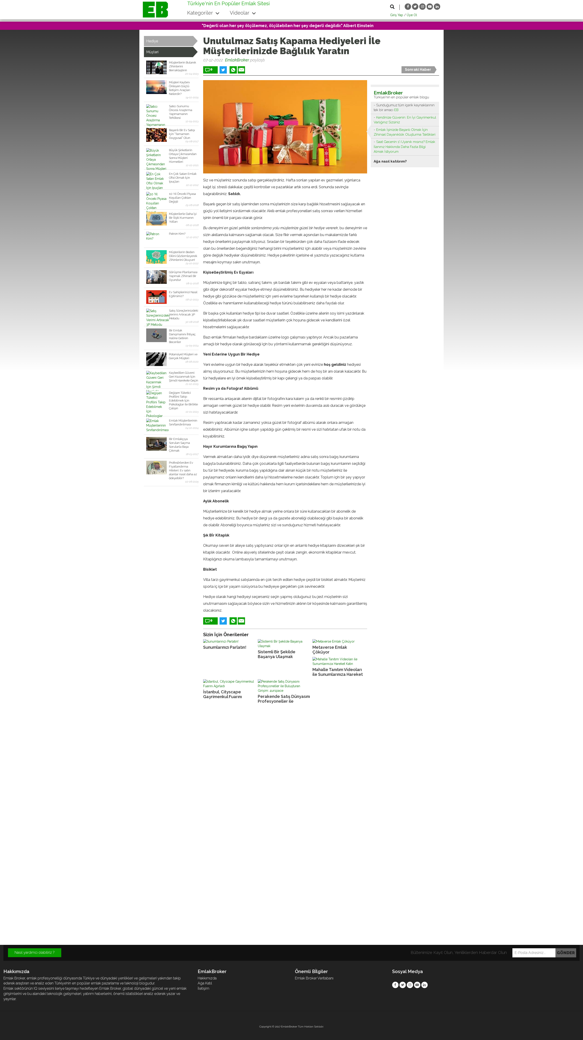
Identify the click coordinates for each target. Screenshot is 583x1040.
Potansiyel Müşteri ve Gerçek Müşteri (183, 356)
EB (396, 110)
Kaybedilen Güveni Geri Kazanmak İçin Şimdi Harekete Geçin (183, 376)
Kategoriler (200, 13)
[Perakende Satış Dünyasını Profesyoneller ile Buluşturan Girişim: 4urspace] (284, 686)
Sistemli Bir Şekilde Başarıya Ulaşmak (276, 654)
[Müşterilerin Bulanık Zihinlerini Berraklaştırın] (156, 67)
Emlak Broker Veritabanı (314, 978)
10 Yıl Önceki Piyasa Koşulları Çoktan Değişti (182, 197)
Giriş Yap (396, 15)
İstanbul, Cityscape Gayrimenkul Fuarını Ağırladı (222, 694)
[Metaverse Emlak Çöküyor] (338, 641)
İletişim (203, 988)
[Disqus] (291, 769)
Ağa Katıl (205, 983)
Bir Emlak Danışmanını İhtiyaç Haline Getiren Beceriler (182, 336)
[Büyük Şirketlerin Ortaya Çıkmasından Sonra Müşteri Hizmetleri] (156, 155)
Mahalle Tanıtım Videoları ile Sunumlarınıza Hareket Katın (337, 672)
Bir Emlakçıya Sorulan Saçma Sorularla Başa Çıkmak (179, 444)
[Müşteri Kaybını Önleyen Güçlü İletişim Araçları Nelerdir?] (156, 87)
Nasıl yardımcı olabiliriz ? (35, 952)
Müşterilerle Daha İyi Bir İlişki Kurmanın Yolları (183, 217)
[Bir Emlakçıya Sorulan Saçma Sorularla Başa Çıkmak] (156, 444)
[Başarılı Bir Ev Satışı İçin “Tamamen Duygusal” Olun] (156, 135)
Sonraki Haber (418, 69)
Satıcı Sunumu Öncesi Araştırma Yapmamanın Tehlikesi (180, 112)
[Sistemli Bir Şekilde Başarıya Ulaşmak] (284, 643)
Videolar (240, 13)
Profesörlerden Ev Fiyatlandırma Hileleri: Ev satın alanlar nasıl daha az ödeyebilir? (183, 470)
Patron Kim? (177, 233)
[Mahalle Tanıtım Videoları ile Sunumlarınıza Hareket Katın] (338, 661)
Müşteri (152, 52)
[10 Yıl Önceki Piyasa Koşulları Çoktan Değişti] (156, 199)
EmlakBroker (237, 60)
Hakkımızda (207, 978)
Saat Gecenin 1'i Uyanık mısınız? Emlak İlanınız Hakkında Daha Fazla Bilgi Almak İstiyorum (404, 147)
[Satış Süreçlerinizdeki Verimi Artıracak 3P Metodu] (156, 315)
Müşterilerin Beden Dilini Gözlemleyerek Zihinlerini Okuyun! (183, 256)
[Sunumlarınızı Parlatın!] (229, 641)
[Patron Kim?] (156, 238)
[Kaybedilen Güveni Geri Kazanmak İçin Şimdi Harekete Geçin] (156, 377)
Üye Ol (412, 15)
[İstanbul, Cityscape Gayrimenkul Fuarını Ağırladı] (229, 683)
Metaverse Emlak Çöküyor (329, 649)
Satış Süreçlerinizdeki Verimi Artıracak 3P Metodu (183, 314)
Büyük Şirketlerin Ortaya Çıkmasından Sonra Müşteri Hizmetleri (183, 155)
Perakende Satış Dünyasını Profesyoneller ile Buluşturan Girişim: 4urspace (284, 699)
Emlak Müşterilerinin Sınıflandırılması (183, 422)
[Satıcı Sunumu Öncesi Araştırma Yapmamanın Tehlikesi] (156, 111)
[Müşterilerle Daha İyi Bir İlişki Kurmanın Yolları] (156, 219)
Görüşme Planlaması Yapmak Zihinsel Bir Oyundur (183, 276)
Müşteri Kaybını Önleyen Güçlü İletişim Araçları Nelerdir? (179, 88)
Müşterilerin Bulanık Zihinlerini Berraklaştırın (182, 66)
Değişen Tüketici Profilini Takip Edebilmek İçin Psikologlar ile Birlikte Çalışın (183, 400)
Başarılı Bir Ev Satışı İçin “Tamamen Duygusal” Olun (182, 134)
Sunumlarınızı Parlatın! (224, 647)
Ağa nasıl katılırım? (390, 161)
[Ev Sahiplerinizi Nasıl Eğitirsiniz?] (156, 297)
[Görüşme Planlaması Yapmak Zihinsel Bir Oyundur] (156, 277)
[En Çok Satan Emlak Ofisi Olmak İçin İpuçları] (156, 179)
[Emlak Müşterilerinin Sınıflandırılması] (156, 425)
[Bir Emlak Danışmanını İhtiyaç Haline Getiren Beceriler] (156, 335)
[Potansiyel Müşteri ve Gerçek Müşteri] (156, 359)
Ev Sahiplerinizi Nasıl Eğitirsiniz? (183, 294)
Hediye (152, 41)
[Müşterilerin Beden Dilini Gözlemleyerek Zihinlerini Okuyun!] (156, 257)
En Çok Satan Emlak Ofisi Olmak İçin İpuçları (183, 177)
